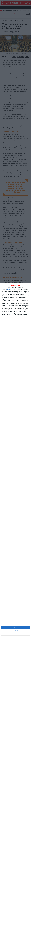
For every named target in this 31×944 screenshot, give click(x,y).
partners (9, 289)
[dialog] (15, 613)
